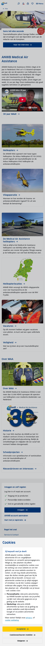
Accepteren (21, 629)
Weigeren (21, 641)
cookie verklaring (12, 620)
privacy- (29, 617)
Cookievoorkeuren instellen (21, 635)
